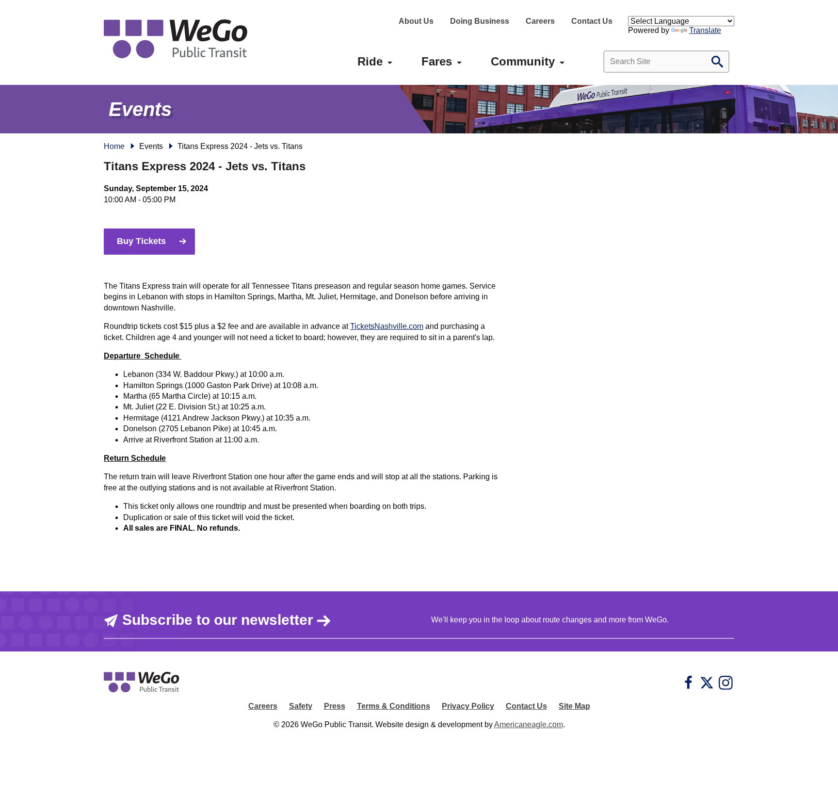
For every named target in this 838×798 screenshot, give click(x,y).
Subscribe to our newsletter (217, 620)
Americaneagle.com (528, 724)
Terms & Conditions (393, 706)
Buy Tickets (141, 241)
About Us (416, 21)
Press (334, 706)
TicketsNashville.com (386, 326)
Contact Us (591, 21)
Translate (705, 30)
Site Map (574, 706)
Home (114, 146)
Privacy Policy (468, 706)
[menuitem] (370, 61)
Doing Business (479, 21)
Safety (300, 706)
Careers (540, 21)
